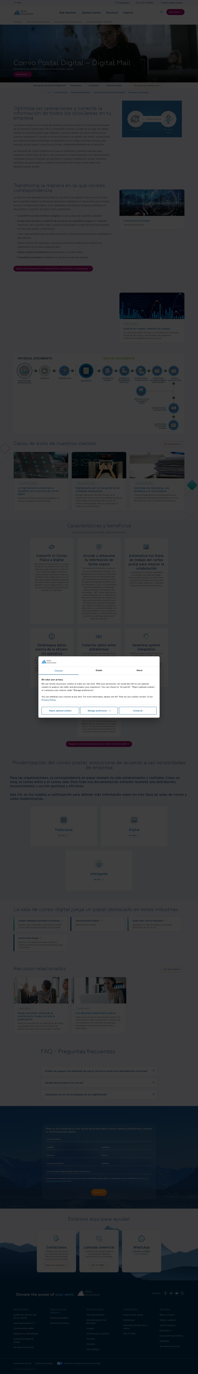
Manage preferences (97, 710)
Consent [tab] (59, 671)
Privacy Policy (48, 700)
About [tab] (139, 670)
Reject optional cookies (60, 710)
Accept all (138, 710)
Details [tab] (99, 670)
